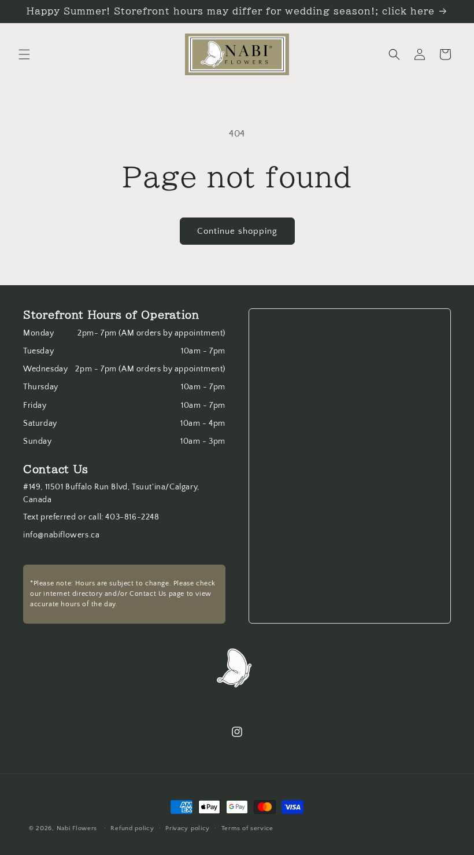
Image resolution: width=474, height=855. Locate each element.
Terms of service (247, 828)
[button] (24, 54)
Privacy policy (187, 828)
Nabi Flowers (77, 828)
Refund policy (132, 828)
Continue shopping (237, 231)
